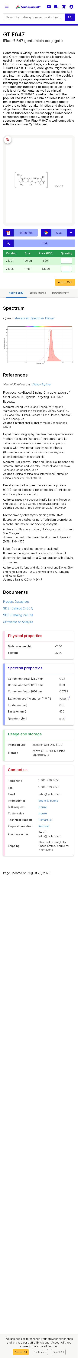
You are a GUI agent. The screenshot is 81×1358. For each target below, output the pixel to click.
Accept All (21, 1351)
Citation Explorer (41, 384)
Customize (40, 1351)
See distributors (48, 800)
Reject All (58, 1351)
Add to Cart (65, 282)
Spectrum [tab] (16, 293)
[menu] (7, 7)
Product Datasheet (16, 601)
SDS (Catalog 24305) (18, 615)
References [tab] (38, 293)
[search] (70, 17)
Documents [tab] (61, 293)
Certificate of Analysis (18, 622)
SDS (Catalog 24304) (18, 608)
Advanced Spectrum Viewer (34, 318)
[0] (64, 7)
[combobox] (33, 17)
